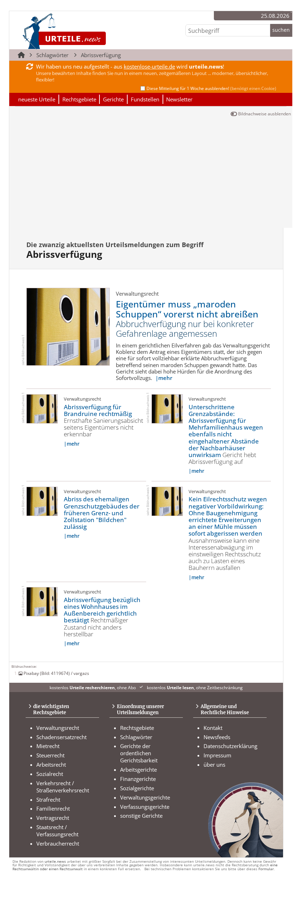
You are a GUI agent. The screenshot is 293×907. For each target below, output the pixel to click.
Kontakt (213, 727)
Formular (266, 869)
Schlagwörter (52, 55)
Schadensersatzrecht (61, 737)
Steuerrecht (50, 755)
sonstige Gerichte (141, 815)
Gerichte (113, 99)
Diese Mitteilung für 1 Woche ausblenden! (211, 88)
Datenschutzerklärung (230, 746)
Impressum (217, 755)
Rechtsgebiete (79, 99)
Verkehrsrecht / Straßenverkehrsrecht (62, 787)
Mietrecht (48, 746)
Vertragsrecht (52, 817)
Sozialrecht (49, 773)
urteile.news (55, 861)
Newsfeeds (217, 737)
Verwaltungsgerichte (145, 797)
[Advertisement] (150, 174)
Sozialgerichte (137, 788)
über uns (214, 764)
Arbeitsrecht (51, 764)
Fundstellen (145, 99)
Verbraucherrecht (57, 843)
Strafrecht (48, 799)
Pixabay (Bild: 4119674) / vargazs (56, 673)
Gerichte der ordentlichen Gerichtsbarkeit (139, 753)
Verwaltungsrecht (57, 727)
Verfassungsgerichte (144, 806)
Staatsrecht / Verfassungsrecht (57, 830)
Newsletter (179, 99)
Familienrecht (53, 808)
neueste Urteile (36, 99)
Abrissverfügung (101, 55)
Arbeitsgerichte (138, 769)
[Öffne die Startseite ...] (88, 30)
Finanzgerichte (138, 778)
